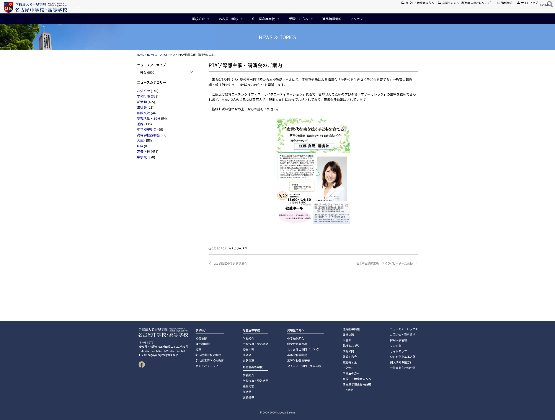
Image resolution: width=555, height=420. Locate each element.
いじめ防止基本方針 (402, 357)
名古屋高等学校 (263, 18)
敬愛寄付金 (350, 362)
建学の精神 (203, 344)
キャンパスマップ (207, 366)
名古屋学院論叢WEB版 (357, 384)
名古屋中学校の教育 (208, 355)
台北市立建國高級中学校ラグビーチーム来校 (384, 263)
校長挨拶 (201, 338)
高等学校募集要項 (298, 360)
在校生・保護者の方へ (419, 3)
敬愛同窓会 (350, 357)
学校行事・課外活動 (255, 344)
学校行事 (143, 96)
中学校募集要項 (297, 344)
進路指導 (248, 360)
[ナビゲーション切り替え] (78, 7)
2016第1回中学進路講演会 (230, 263)
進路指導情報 (332, 18)
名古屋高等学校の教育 (210, 360)
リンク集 (395, 345)
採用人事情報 (398, 340)
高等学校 (143, 151)
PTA (140, 146)
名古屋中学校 (228, 18)
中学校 (142, 157)
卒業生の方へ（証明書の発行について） (467, 3)
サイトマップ (529, 3)
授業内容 (248, 349)
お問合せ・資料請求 (402, 334)
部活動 (142, 101)
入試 (140, 140)
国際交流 (143, 113)
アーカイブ (158, 65)
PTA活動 (348, 390)
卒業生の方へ (351, 373)
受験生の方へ (298, 18)
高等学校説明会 (148, 135)
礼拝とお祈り (351, 345)
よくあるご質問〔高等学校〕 (305, 366)
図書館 (347, 340)
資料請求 (507, 3)
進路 (140, 124)
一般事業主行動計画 (402, 368)
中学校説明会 (147, 129)
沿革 (198, 349)
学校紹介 (198, 18)
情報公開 (348, 351)
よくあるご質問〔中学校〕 (304, 349)
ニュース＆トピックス (404, 329)
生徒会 (142, 107)
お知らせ (143, 90)
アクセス (356, 18)
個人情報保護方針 (401, 362)
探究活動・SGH (148, 118)
